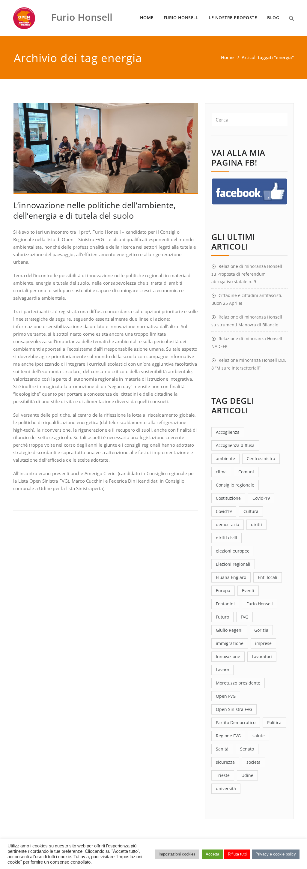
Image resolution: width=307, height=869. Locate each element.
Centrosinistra (261, 458)
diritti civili (226, 538)
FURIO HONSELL (181, 17)
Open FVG (226, 696)
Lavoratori (262, 656)
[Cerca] (291, 18)
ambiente (225, 458)
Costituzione (228, 498)
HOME (147, 17)
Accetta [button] (212, 854)
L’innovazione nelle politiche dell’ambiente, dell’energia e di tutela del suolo (94, 210)
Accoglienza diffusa (235, 445)
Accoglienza (228, 432)
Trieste (223, 775)
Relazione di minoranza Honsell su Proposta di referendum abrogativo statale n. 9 (246, 273)
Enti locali (267, 577)
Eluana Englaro (231, 577)
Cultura (250, 511)
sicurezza (225, 762)
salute (258, 736)
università (226, 788)
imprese (263, 643)
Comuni (246, 472)
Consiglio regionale (235, 485)
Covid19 (224, 511)
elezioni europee (232, 551)
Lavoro (222, 670)
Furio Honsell (259, 604)
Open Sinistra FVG (234, 709)
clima (221, 472)
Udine (247, 775)
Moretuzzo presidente (238, 683)
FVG (244, 617)
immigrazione (229, 643)
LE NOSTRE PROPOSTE (233, 17)
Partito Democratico (235, 722)
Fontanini (225, 604)
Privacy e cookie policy (275, 854)
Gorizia (261, 630)
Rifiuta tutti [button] (237, 854)
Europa (223, 590)
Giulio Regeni (229, 630)
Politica (274, 722)
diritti (256, 524)
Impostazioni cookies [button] (177, 854)
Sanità (222, 749)
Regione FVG (228, 736)
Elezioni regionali (233, 564)
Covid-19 (261, 498)
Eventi (248, 590)
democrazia (227, 524)
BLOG (273, 17)
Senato (247, 749)
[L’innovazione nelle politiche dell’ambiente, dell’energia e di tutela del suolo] (105, 151)
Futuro (222, 617)
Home (227, 57)
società (253, 762)
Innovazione (228, 656)
